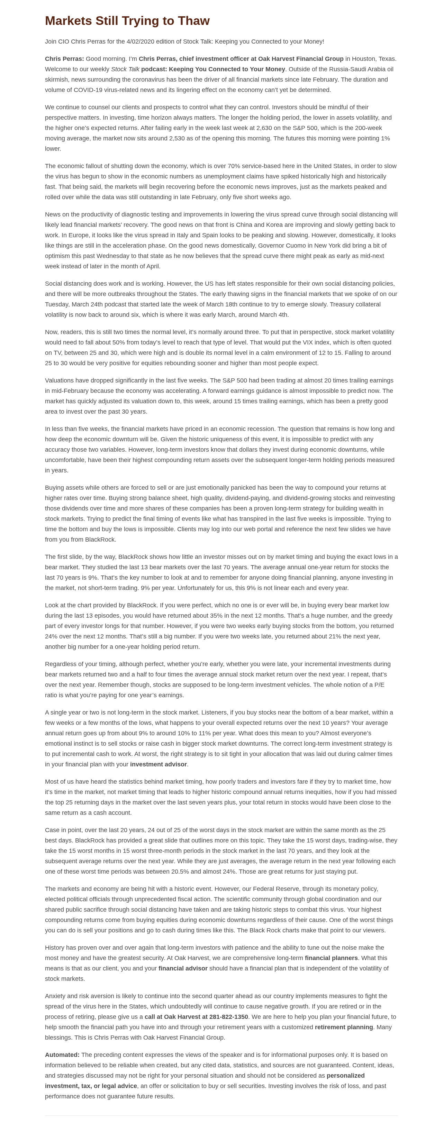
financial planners (331, 958)
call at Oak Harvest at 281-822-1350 (196, 1016)
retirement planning (344, 1027)
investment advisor (158, 764)
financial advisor (183, 968)
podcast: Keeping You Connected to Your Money (212, 69)
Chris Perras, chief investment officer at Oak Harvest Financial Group (241, 58)
